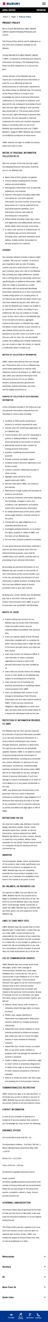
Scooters (6, 1266)
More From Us (9, 1287)
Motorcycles (8, 1256)
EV (3, 1277)
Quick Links (8, 1297)
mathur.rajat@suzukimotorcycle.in (18, 1182)
